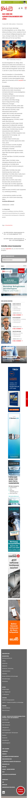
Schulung (4, 697)
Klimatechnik (4, 663)
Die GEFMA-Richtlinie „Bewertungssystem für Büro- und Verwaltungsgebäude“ (14, 239)
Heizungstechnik (5, 740)
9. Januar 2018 (5, 24)
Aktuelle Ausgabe (5, 689)
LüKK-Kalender (5, 748)
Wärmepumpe (5, 681)
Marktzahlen (4, 673)
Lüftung (3, 660)
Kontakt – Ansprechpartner (8, 769)
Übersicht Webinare (6, 707)
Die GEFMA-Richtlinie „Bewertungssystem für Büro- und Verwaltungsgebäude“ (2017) (14, 233)
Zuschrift (20, 80)
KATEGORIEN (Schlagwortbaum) (9, 774)
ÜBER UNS (4, 766)
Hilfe (3, 771)
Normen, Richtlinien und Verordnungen (10, 676)
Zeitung (4, 687)
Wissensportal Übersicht (7, 658)
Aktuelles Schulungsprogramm (8, 699)
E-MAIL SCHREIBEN (16, 315)
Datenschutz (5, 779)
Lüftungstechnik (5, 727)
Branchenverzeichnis (7, 759)
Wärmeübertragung (6, 678)
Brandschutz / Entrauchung (7, 668)
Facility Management (6, 742)
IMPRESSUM (4, 784)
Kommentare (5, 751)
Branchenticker (5, 653)
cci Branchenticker (9, 225)
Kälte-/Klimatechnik (6, 725)
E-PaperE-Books (20, 790)
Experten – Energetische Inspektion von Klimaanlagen (12, 702)
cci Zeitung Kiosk (5, 694)
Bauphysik (4, 735)
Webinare (4, 705)
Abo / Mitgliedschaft (6, 691)
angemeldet (8, 248)
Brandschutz (4, 737)
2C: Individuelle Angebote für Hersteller (11, 761)
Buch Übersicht (5, 719)
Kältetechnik (4, 666)
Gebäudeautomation (6, 671)
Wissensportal (5, 656)
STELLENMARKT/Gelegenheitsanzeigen (10, 756)
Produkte (4, 753)
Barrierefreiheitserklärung (8, 787)
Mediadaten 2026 (5, 764)
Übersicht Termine (5, 710)
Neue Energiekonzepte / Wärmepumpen (10, 732)
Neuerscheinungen (6, 722)
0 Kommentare (20, 24)
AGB (3, 782)
